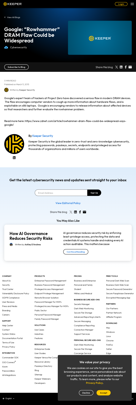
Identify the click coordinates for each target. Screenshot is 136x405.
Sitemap (38, 374)
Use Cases (39, 329)
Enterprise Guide (42, 349)
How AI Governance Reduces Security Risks (31, 236)
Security (6, 285)
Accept (103, 392)
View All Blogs (13, 17)
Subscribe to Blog (16, 67)
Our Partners (112, 308)
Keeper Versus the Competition (49, 357)
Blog (37, 370)
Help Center (7, 325)
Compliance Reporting (84, 325)
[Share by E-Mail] (130, 67)
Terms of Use (8, 342)
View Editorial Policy (68, 203)
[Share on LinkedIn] (121, 67)
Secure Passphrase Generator (120, 293)
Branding (6, 310)
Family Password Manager (47, 319)
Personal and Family (83, 285)
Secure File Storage (83, 312)
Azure (5, 366)
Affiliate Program (114, 317)
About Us (6, 280)
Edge (108, 353)
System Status (8, 334)
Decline (86, 392)
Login (121, 4)
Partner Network (114, 312)
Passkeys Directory (43, 366)
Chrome (110, 340)
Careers (6, 314)
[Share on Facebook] (125, 67)
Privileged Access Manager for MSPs (52, 306)
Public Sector (41, 310)
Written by (28, 244)
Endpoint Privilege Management (49, 293)
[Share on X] (116, 67)
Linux (108, 336)
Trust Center (7, 289)
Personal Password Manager (48, 314)
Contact (6, 329)
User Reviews (8, 302)
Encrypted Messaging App (118, 297)
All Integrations (9, 375)
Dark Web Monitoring (84, 308)
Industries (39, 334)
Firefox (109, 344)
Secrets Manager (82, 304)
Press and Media (9, 306)
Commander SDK (10, 357)
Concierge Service (82, 353)
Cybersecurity (18, 47)
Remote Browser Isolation (47, 297)
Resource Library (42, 361)
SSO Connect (9, 362)
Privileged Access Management (49, 289)
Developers (40, 383)
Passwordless (8, 370)
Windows (110, 332)
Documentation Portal (12, 338)
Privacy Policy (8, 346)
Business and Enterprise (85, 280)
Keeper (12, 4)
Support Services (82, 334)
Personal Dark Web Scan (117, 280)
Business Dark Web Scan (117, 285)
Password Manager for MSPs (48, 302)
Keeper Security (42, 136)
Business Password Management (50, 285)
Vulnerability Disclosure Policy (15, 293)
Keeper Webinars (43, 378)
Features (39, 338)
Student (77, 289)
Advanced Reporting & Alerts (87, 317)
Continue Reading (76, 251)
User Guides (40, 353)
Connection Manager (83, 329)
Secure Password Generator (119, 289)
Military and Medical (83, 293)
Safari (109, 349)
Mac (108, 327)
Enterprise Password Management (50, 280)
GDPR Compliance (11, 297)
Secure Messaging (82, 321)
